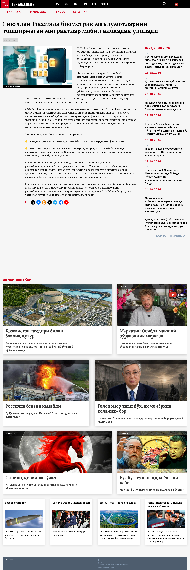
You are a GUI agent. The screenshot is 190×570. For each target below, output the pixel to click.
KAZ (57, 4)
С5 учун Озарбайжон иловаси (71, 502)
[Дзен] (49, 202)
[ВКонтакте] (38, 202)
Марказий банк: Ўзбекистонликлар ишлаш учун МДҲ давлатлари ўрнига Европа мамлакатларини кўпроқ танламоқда (164, 204)
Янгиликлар (13, 11)
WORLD (104, 4)
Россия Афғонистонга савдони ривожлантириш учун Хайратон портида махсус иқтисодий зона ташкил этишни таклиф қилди (164, 61)
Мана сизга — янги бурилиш (118, 502)
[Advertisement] (95, 257)
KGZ (66, 4)
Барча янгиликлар (171, 236)
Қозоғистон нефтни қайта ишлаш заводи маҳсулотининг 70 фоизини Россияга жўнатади (165, 85)
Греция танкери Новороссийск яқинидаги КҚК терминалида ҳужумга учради (163, 152)
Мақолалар (39, 11)
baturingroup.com (118, 564)
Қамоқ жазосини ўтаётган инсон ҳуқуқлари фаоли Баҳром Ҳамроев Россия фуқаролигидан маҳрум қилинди (166, 224)
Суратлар (80, 11)
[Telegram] (55, 202)
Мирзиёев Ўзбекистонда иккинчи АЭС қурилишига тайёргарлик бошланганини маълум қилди (165, 106)
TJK (75, 4)
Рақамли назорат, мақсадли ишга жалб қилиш (165, 504)
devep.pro (110, 567)
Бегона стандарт (15, 502)
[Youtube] (66, 202)
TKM (85, 4)
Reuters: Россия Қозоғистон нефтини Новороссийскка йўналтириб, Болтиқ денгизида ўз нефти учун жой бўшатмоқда (166, 129)
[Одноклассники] (44, 202)
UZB (94, 4)
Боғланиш (10, 559)
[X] (33, 202)
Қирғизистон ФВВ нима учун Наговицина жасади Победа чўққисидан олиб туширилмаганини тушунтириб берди (163, 176)
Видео (60, 11)
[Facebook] (61, 202)
